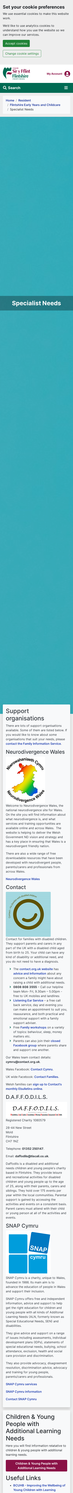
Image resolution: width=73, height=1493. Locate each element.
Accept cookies (16, 43)
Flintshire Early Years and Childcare (35, 105)
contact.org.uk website (36, 969)
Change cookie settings (22, 53)
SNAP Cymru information (24, 1391)
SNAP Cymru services (21, 1384)
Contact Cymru (42, 1069)
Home (10, 100)
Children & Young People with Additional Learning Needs (36, 1466)
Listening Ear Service (28, 1000)
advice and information (29, 973)
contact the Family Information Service (33, 743)
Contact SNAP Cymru (21, 1399)
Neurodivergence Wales (23, 879)
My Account (54, 73)
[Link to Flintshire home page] (16, 73)
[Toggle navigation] (66, 87)
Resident (24, 100)
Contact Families (46, 1077)
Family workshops (33, 1027)
